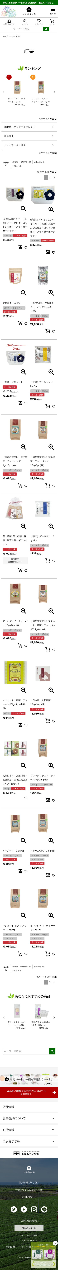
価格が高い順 (39, 162)
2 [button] (50, 177)
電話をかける (29, 1228)
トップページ (8, 36)
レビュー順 (16, 166)
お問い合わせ (29, 1197)
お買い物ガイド (9, 24)
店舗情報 (8, 1106)
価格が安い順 (25, 162)
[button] (54, 177)
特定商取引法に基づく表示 (29, 1190)
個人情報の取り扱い (29, 1182)
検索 (46, 29)
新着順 (15, 162)
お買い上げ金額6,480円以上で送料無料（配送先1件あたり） (29, 3)
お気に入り (39, 24)
